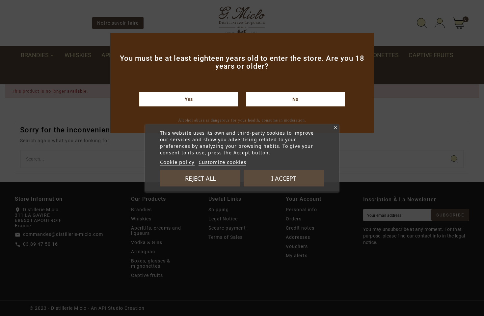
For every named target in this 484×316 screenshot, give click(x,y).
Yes (189, 99)
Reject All (200, 178)
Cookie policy (177, 162)
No (295, 99)
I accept (283, 178)
